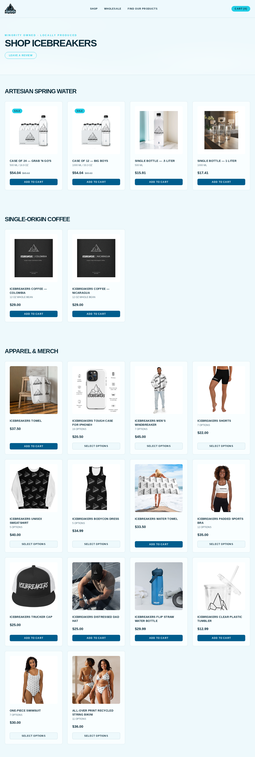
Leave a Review (20, 55)
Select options (96, 446)
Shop (94, 8)
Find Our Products (142, 8)
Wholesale (113, 8)
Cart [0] (241, 8)
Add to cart (33, 182)
